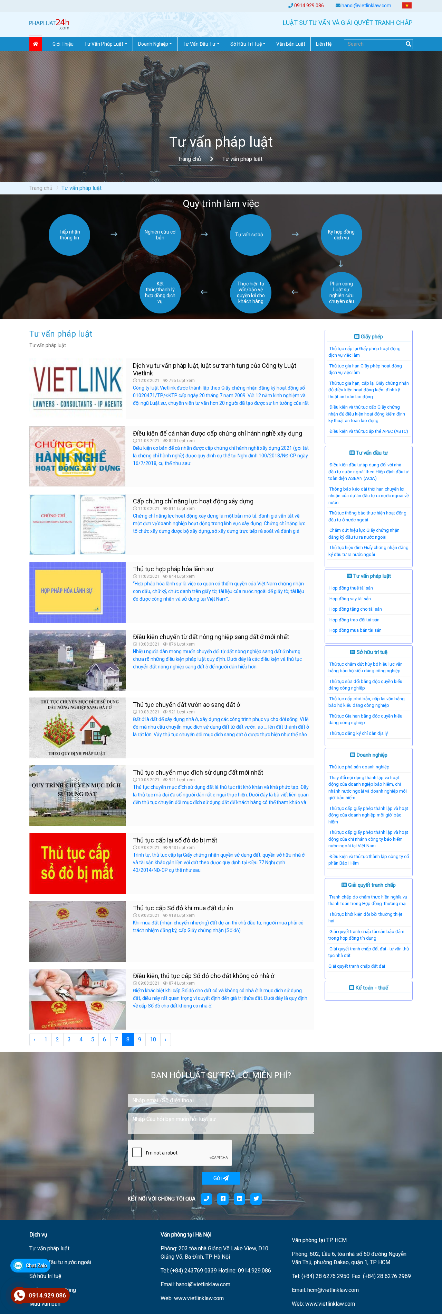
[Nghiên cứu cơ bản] (160, 253)
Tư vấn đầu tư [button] (199, 44)
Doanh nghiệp (371, 755)
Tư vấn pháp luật (371, 576)
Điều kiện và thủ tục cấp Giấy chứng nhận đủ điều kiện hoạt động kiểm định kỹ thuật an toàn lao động (366, 413)
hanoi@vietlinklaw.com (366, 5)
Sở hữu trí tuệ (371, 652)
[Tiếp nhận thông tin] (69, 253)
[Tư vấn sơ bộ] (250, 253)
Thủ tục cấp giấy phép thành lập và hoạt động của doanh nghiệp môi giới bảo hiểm (368, 815)
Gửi (218, 1178)
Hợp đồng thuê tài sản (351, 588)
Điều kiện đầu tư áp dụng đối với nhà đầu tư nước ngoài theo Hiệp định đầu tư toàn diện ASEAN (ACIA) (368, 471)
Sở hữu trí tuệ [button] (246, 44)
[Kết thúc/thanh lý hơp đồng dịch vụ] (160, 311)
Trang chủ (189, 159)
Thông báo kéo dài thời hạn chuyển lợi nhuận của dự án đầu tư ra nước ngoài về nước (368, 495)
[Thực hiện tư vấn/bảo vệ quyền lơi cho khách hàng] (250, 311)
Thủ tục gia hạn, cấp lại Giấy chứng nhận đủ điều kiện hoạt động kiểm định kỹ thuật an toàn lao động (368, 390)
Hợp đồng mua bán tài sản (355, 630)
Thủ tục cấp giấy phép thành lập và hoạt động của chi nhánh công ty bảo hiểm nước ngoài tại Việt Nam (368, 839)
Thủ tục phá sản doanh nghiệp (359, 766)
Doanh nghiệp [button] (153, 44)
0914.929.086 (309, 5)
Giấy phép (371, 337)
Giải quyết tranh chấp (371, 885)
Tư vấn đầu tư (371, 453)
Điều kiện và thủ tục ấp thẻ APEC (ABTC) (368, 431)
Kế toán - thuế (371, 988)
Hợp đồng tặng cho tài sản (355, 609)
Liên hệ (324, 44)
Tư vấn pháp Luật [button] (103, 44)
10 (153, 1039)
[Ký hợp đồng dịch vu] (341, 253)
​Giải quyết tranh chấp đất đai (356, 966)
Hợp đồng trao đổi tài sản (354, 619)
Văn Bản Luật (290, 44)
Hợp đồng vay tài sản (350, 598)
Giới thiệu (63, 44)
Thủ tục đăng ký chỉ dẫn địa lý (358, 733)
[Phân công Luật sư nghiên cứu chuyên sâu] (341, 311)
